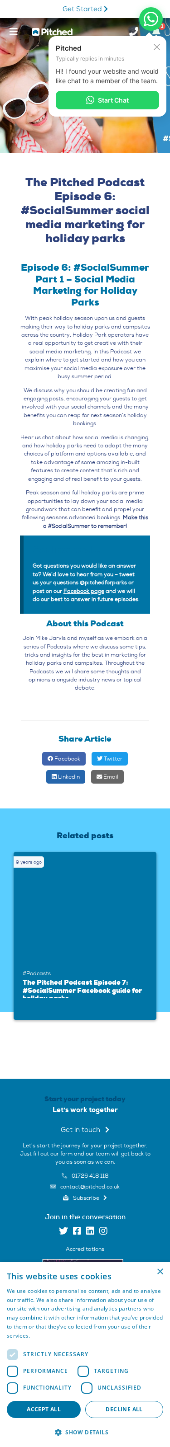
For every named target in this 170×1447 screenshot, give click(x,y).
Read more (46, 1335)
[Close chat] (157, 46)
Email (110, 776)
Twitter (112, 758)
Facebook (66, 758)
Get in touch (81, 1130)
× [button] (159, 1271)
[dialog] (85, 1354)
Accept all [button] (44, 1409)
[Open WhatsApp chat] (151, 19)
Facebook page (83, 591)
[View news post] (87, 908)
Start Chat (113, 100)
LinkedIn (68, 776)
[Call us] (134, 32)
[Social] (63, 1232)
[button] (85, 1432)
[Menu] (14, 32)
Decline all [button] (124, 1409)
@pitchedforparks (103, 582)
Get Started (83, 9)
